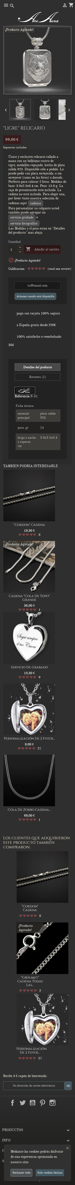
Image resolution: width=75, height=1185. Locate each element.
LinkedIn (62, 1103)
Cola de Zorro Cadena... (29, 809)
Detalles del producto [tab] (37, 367)
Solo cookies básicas (49, 1172)
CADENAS (35, 203)
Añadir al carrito (42, 249)
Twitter (22, 1103)
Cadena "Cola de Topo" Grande (29, 598)
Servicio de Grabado (29, 667)
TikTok (37, 1112)
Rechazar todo (21, 1172)
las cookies (31, 1151)
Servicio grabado (22, 217)
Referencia (22, 396)
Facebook (12, 1103)
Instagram (52, 1103)
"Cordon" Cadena (29, 525)
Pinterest (42, 1103)
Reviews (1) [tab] (37, 377)
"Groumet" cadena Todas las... (30, 981)
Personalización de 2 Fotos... (29, 738)
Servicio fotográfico (24, 223)
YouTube (32, 1103)
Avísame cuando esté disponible (35, 296)
